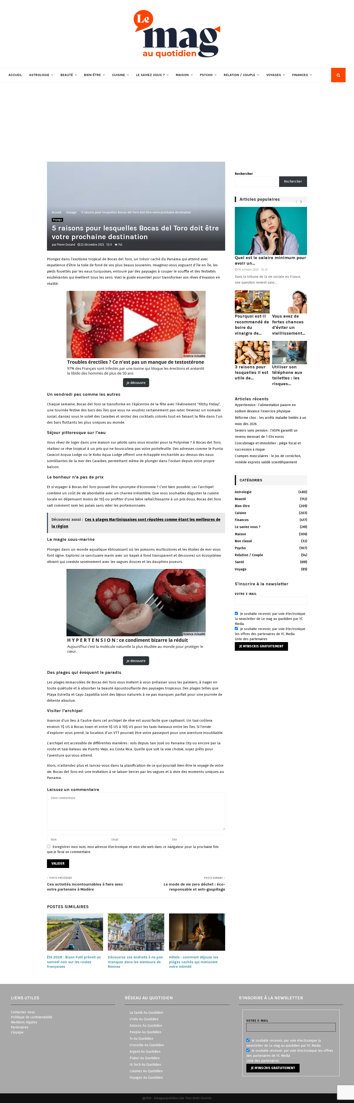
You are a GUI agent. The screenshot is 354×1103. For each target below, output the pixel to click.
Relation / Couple (239, 75)
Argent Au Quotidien (145, 1052)
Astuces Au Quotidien (146, 1026)
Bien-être (92, 75)
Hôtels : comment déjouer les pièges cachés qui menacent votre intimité (193, 962)
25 (266, 269)
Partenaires (19, 1027)
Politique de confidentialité (31, 1017)
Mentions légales (24, 1022)
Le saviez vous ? (150, 75)
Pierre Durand (66, 244)
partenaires (258, 639)
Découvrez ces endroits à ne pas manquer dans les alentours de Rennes (135, 962)
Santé (239, 562)
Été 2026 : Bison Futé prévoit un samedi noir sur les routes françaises (74, 962)
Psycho (206, 75)
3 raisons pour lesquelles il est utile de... (251, 372)
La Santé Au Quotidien (146, 1013)
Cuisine (118, 75)
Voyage (57, 219)
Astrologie (39, 75)
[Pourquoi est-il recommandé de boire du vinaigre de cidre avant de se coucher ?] (252, 302)
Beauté (66, 75)
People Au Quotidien (145, 1032)
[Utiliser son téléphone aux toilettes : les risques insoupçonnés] (289, 352)
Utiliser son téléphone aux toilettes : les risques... (287, 375)
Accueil (15, 75)
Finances (300, 75)
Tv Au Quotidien (141, 1039)
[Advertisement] (177, 118)
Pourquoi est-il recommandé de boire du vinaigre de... (252, 324)
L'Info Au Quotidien (144, 1019)
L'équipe (17, 1032)
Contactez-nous (23, 1012)
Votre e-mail (246, 594)
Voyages (273, 75)
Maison (182, 75)
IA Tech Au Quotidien (145, 1065)
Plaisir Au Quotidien (145, 1058)
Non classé (243, 541)
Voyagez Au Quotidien (146, 1078)
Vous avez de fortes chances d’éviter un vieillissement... (288, 324)
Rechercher (244, 174)
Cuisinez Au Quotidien (146, 1071)
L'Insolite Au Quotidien (147, 1045)
